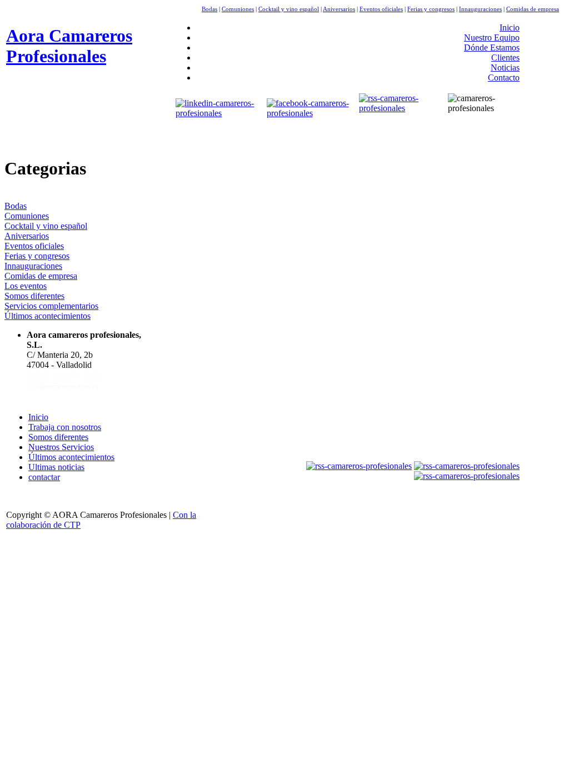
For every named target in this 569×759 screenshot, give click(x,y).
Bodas (209, 9)
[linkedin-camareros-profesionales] (218, 113)
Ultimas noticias (56, 467)
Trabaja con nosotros (64, 427)
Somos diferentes (34, 296)
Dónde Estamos (492, 47)
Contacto (504, 77)
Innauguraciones (480, 9)
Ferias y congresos (431, 9)
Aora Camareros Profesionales (69, 46)
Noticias (505, 67)
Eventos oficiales (381, 9)
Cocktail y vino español (288, 9)
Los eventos (25, 286)
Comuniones (238, 9)
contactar (44, 477)
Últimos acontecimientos (47, 316)
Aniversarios (339, 9)
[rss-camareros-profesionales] (397, 108)
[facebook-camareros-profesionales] (310, 113)
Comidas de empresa (532, 9)
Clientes (505, 57)
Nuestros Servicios (61, 447)
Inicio (510, 27)
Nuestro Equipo (492, 37)
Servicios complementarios (51, 306)
